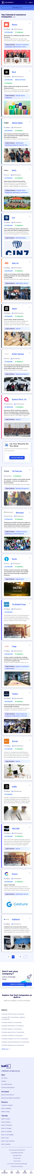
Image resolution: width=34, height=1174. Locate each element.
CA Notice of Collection (17, 1166)
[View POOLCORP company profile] (17, 846)
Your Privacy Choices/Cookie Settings (17, 1163)
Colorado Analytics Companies (12, 1035)
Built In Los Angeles (7, 1134)
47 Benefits (9, 225)
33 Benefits (9, 519)
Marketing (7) (16, 192)
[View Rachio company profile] (17, 576)
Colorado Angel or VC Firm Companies (14, 1039)
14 (20, 957)
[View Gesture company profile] (17, 891)
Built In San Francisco (8, 1141)
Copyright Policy (17, 1155)
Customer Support (7, 1105)
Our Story (4, 1078)
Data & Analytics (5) (21, 714)
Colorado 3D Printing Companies (12, 1014)
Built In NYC (5, 1138)
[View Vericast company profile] (17, 758)
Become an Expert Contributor (10, 1098)
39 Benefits (9, 270)
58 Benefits (9, 316)
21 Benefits (9, 794)
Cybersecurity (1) (17, 46)
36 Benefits (9, 654)
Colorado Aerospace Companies (12, 1026)
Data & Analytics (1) (19, 533)
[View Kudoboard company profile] (17, 933)
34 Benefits (9, 836)
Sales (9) (19, 190)
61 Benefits (9, 130)
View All (5, 1049)
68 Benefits (9, 79)
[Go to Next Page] (25, 957)
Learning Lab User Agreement (17, 1150)
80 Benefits (9, 881)
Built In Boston (6, 1122)
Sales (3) (18, 419)
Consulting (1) (25, 666)
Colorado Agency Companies (11, 1029)
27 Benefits (9, 749)
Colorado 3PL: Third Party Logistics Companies (13, 1018)
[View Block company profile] (17, 92)
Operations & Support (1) (22, 374)
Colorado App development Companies (15, 1042)
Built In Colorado (6, 1131)
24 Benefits (9, 566)
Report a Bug (5, 1111)
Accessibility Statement (17, 1152)
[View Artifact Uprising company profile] (17, 371)
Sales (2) (18, 95)
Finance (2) (8, 716)
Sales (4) (18, 666)
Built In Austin (5, 1119)
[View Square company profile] (17, 326)
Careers (3, 1081)
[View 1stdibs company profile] (17, 802)
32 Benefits (9, 701)
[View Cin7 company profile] (17, 235)
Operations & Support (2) (12, 145)
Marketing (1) (19, 283)
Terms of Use (17, 1161)
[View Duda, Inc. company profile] (17, 280)
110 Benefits (9, 32)
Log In (31, 2)
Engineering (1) (20, 579)
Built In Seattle (5, 1144)
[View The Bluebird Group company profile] (17, 620)
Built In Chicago (6, 1128)
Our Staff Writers (6, 1084)
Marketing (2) (16, 716)
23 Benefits (9, 612)
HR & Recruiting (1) (21, 238)
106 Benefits (9, 407)
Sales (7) (18, 44)
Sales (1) (26, 283)
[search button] (26, 2)
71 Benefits (9, 178)
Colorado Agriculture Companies (12, 1032)
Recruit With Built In (7, 1095)
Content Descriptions (7, 1087)
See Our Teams (21, 79)
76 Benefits (9, 361)
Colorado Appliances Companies (12, 1045)
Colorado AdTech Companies (11, 1022)
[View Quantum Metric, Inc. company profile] (17, 417)
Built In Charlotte (6, 1125)
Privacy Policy (17, 1158)
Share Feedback (6, 1108)
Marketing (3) (19, 143)
